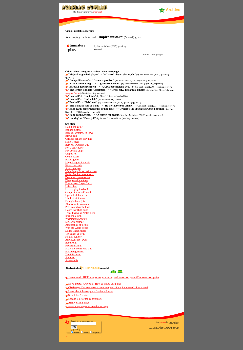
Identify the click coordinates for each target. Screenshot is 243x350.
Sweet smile (71, 260)
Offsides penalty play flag (78, 138)
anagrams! (97, 12)
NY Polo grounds (74, 251)
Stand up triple (73, 168)
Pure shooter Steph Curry (78, 183)
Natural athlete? (73, 236)
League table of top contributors (84, 298)
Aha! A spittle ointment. (77, 204)
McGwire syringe (74, 221)
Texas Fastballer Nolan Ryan (80, 213)
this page (163, 322)
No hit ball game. (74, 126)
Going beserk (72, 156)
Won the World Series (76, 227)
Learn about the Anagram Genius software (90, 291)
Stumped (70, 257)
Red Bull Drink (73, 245)
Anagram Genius (72, 93)
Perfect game (72, 159)
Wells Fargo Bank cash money (81, 171)
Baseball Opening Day (77, 144)
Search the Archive (78, 295)
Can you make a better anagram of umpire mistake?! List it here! (108, 287)
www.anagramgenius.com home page (88, 306)
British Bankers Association (79, 174)
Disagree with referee (76, 180)
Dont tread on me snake (77, 177)
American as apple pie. (77, 224)
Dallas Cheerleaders (75, 230)
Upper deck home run (76, 195)
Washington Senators (76, 218)
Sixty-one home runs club (78, 248)
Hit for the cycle (73, 165)
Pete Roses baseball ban (77, 207)
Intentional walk (73, 215)
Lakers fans (71, 186)
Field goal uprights (75, 201)
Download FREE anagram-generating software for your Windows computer (113, 277)
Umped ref (71, 153)
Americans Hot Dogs (76, 239)
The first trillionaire (75, 198)
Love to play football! (76, 189)
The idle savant (73, 254)
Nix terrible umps (74, 150)
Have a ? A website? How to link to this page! (94, 283)
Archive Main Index (78, 302)
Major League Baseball (77, 162)
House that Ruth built (76, 210)
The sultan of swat (74, 233)
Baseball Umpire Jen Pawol (79, 132)
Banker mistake (73, 129)
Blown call (71, 135)
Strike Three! (72, 141)
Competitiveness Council (78, 192)
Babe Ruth (71, 242)
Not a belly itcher (74, 147)
